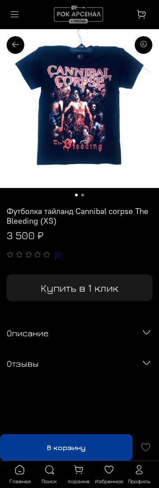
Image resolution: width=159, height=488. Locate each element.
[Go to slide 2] (82, 195)
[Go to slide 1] (76, 195)
